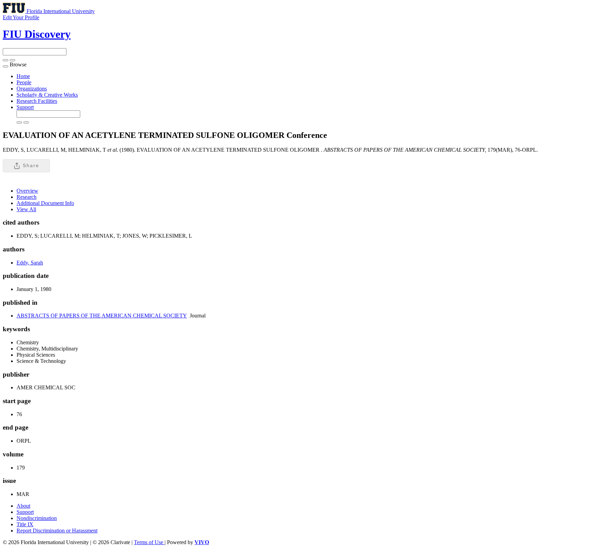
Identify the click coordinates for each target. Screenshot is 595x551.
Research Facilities (37, 101)
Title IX (25, 524)
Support (25, 107)
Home (23, 76)
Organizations (32, 88)
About (23, 506)
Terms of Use (149, 542)
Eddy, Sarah (30, 263)
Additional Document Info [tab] (45, 203)
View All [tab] (26, 209)
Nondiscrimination (37, 518)
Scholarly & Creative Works (47, 95)
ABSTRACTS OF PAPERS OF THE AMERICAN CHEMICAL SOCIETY (102, 315)
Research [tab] (26, 197)
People (24, 82)
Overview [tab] (27, 191)
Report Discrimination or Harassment (57, 530)
